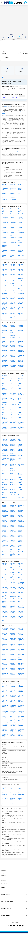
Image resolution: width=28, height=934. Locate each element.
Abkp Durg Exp (5, 86)
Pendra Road (15, 90)
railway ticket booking (18, 151)
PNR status (9, 111)
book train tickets (7, 106)
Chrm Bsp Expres (6, 94)
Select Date (22, 88)
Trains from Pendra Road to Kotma (10, 779)
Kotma (4, 90)
